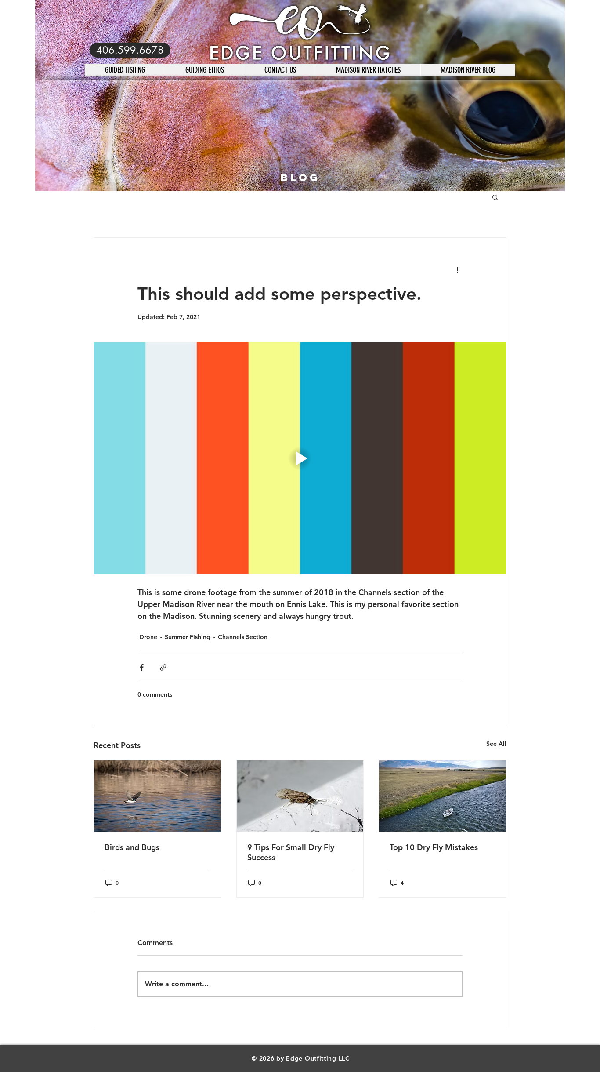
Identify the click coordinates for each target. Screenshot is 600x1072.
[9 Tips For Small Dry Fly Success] (300, 796)
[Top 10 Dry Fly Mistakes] (442, 796)
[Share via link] (163, 667)
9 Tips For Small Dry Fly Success (290, 852)
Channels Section (242, 637)
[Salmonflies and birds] (157, 796)
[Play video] (300, 458)
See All (496, 744)
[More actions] (457, 269)
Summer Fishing (187, 637)
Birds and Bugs (132, 847)
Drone (148, 637)
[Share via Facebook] (141, 667)
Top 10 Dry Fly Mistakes (434, 847)
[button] (495, 196)
